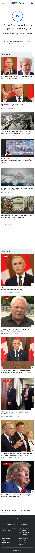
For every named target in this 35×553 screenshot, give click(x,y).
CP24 (3, 540)
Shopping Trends (23, 43)
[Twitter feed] (17, 518)
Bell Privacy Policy (24, 530)
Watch (21, 41)
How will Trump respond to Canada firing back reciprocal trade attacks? (17, 495)
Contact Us (15, 510)
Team (3, 512)
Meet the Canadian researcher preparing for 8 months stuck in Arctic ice (17, 189)
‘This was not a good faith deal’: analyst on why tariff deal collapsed (17, 413)
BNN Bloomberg (6, 542)
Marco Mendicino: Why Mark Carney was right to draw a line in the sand (16, 77)
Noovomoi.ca (22, 542)
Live (22, 46)
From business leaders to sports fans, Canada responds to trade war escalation (17, 216)
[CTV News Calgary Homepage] (17, 3)
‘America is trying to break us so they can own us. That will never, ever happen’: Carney (16, 454)
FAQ (20, 510)
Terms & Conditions (24, 532)
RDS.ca (21, 544)
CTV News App (6, 510)
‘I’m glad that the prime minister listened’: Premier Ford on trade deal (15, 330)
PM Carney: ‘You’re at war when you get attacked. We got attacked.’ (14, 105)
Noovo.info (22, 540)
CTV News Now (15, 46)
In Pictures (27, 41)
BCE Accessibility (7, 530)
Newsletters (26, 510)
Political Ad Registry (24, 534)
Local (10, 41)
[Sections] (3, 3)
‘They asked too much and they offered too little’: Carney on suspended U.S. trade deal (16, 371)
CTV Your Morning (12, 43)
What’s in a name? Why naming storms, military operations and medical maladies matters (17, 132)
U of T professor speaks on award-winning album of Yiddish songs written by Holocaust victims (16, 160)
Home (6, 41)
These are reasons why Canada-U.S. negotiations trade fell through (13, 288)
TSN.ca (4, 544)
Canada (15, 41)
